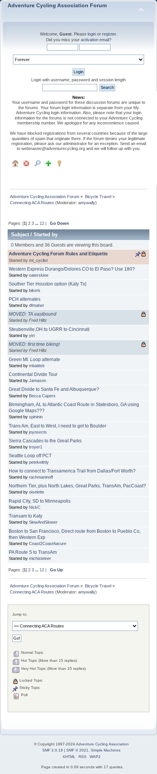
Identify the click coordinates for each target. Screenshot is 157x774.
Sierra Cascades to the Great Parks (45, 440)
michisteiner (40, 558)
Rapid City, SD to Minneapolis (39, 501)
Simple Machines (105, 750)
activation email (95, 39)
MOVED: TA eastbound (32, 314)
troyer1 (35, 447)
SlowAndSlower (43, 522)
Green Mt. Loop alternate (34, 359)
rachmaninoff (41, 477)
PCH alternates (24, 299)
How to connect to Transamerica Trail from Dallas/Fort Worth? (72, 471)
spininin (36, 416)
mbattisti (36, 365)
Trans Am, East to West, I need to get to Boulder (57, 426)
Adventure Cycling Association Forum (57, 5)
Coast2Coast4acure (47, 543)
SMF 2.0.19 (52, 750)
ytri (32, 335)
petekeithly (39, 462)
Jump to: (19, 614)
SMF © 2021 (77, 750)
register (109, 34)
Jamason (37, 380)
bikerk (34, 290)
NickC (34, 507)
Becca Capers (42, 395)
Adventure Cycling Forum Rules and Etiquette (58, 253)
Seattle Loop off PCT (30, 455)
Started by (46, 234)
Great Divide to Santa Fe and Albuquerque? (54, 389)
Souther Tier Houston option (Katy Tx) (48, 284)
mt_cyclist (38, 260)
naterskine (38, 275)
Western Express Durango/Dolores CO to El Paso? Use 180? (72, 269)
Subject (20, 234)
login (92, 34)
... (37, 223)
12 (42, 223)
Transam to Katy (25, 516)
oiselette (36, 492)
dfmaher (36, 305)
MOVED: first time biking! (34, 344)
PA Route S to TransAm (33, 552)
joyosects (38, 432)
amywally (86, 202)
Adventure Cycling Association (102, 744)
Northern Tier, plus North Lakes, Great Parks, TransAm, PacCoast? (77, 486)
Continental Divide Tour (33, 374)
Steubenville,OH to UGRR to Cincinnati (49, 329)
